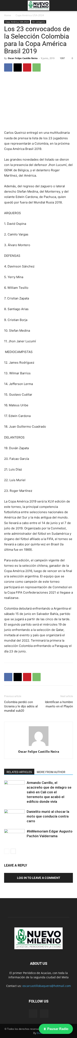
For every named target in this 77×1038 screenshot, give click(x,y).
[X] (18, 67)
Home (7, 15)
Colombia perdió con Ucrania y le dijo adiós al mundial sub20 (21, 706)
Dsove (40, 1033)
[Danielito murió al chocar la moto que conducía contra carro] (14, 816)
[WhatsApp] (36, 67)
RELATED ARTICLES (19, 772)
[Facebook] (8, 67)
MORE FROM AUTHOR (51, 772)
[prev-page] (6, 851)
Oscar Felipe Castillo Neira (23, 58)
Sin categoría (38, 21)
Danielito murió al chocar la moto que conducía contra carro (48, 816)
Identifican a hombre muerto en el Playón (59, 704)
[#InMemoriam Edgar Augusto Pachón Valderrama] (14, 836)
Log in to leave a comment (38, 877)
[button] (7, 5)
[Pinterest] (27, 67)
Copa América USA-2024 (30, 15)
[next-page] (13, 851)
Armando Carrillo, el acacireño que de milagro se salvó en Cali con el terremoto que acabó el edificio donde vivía (49, 792)
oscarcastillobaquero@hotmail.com (46, 986)
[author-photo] (38, 746)
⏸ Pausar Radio (55, 1029)
